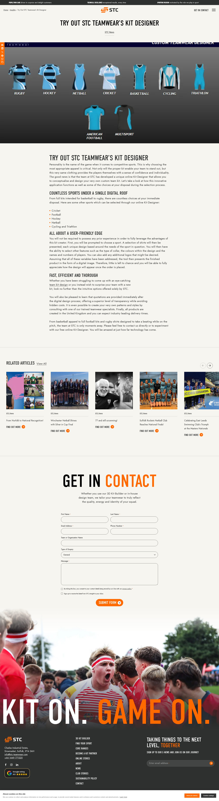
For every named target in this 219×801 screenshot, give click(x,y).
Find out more (13, 427)
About (79, 763)
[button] (210, 365)
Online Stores (83, 758)
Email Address (67, 526)
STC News (109, 32)
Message (65, 561)
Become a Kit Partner (86, 753)
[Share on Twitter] (2, 52)
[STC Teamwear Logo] (109, 10)
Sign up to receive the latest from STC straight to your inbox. (84, 594)
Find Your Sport (84, 743)
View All (42, 364)
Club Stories (82, 773)
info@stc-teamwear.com (16, 754)
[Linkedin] (17, 765)
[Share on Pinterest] (2, 55)
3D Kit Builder (83, 738)
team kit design (58, 285)
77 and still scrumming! (106, 420)
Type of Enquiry (67, 549)
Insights (13, 10)
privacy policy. (127, 589)
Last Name (115, 514)
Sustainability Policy (86, 778)
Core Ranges (82, 748)
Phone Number (117, 526)
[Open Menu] (214, 10)
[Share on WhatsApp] (2, 58)
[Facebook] (6, 765)
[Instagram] (11, 765)
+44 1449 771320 (14, 757)
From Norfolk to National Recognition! (24, 420)
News (78, 768)
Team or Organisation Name (72, 537)
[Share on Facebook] (2, 45)
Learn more (123, 797)
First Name (66, 514)
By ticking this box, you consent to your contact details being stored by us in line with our (98, 589)
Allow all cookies (192, 795)
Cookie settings (208, 795)
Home (5, 10)
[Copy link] (2, 62)
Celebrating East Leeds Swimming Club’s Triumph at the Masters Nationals (196, 424)
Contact (79, 783)
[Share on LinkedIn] (2, 48)
